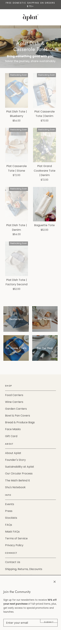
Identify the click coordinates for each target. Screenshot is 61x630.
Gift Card (11, 436)
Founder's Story (15, 460)
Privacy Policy (14, 545)
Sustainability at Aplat (19, 467)
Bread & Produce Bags (20, 422)
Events (9, 504)
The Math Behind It (17, 480)
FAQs (8, 525)
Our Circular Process (19, 473)
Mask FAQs (12, 532)
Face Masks (13, 429)
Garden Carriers (16, 409)
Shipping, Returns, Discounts (23, 569)
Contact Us (12, 562)
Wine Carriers (14, 402)
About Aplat (13, 453)
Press (8, 511)
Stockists (11, 518)
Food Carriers (14, 395)
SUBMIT (49, 622)
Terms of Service (16, 538)
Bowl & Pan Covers (17, 416)
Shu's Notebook (15, 487)
